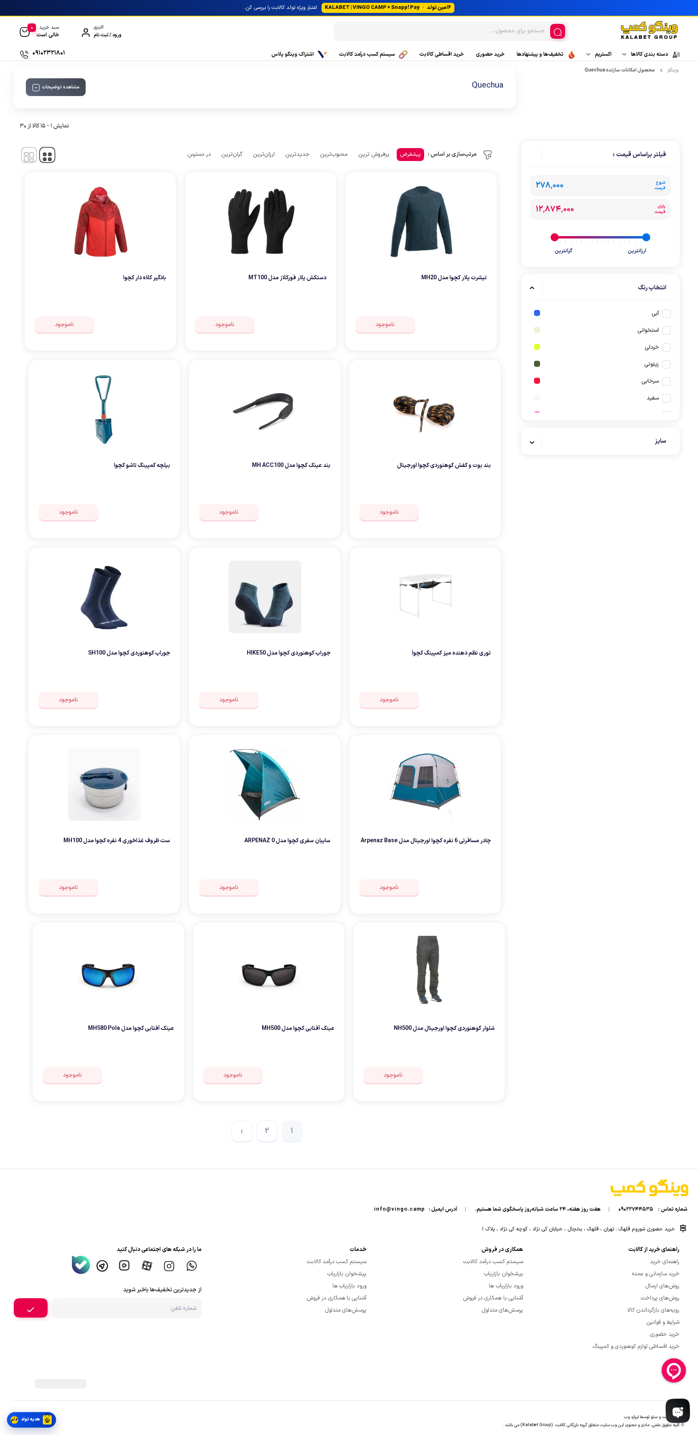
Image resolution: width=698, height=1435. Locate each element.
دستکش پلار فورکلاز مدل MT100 (287, 278)
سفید (653, 398)
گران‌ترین (231, 154)
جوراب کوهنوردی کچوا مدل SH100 (129, 653)
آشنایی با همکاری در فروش (493, 1298)
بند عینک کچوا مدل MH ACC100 (291, 465)
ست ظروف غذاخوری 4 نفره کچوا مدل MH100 (116, 841)
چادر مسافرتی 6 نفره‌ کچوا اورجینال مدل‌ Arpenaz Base (426, 841)
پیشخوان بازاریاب (503, 1274)
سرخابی (650, 381)
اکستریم (603, 54)
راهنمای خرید (664, 1261)
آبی (655, 313)
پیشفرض (410, 154)
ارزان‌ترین (264, 154)
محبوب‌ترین (334, 154)
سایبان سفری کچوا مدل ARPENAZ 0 (287, 841)
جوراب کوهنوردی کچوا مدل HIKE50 (288, 653)
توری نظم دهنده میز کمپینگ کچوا (451, 653)
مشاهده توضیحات (61, 87)
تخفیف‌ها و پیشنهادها (540, 54)
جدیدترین (297, 154)
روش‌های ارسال (662, 1286)
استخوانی (648, 330)
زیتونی (651, 364)
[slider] (646, 237)
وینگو (672, 70)
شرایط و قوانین (662, 1322)
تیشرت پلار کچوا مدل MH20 (454, 278)
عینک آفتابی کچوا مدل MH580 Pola (131, 1028)
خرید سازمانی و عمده (655, 1274)
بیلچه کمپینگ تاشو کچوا (142, 465)
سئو (654, 1417)
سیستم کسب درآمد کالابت (367, 54)
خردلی (652, 347)
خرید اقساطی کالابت (441, 54)
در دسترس (199, 154)
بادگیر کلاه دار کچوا (144, 278)
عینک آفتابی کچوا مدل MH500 (298, 1028)
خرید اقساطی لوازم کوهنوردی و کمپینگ (636, 1346)
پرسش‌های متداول (502, 1310)
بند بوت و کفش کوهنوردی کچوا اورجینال (444, 465)
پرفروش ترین (373, 154)
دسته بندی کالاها (649, 54)
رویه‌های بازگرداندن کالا (653, 1310)
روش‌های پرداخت (660, 1298)
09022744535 (635, 1209)
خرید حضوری (490, 54)
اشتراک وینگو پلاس (292, 54)
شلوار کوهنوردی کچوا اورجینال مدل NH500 (444, 1028)
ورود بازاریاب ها (506, 1286)
